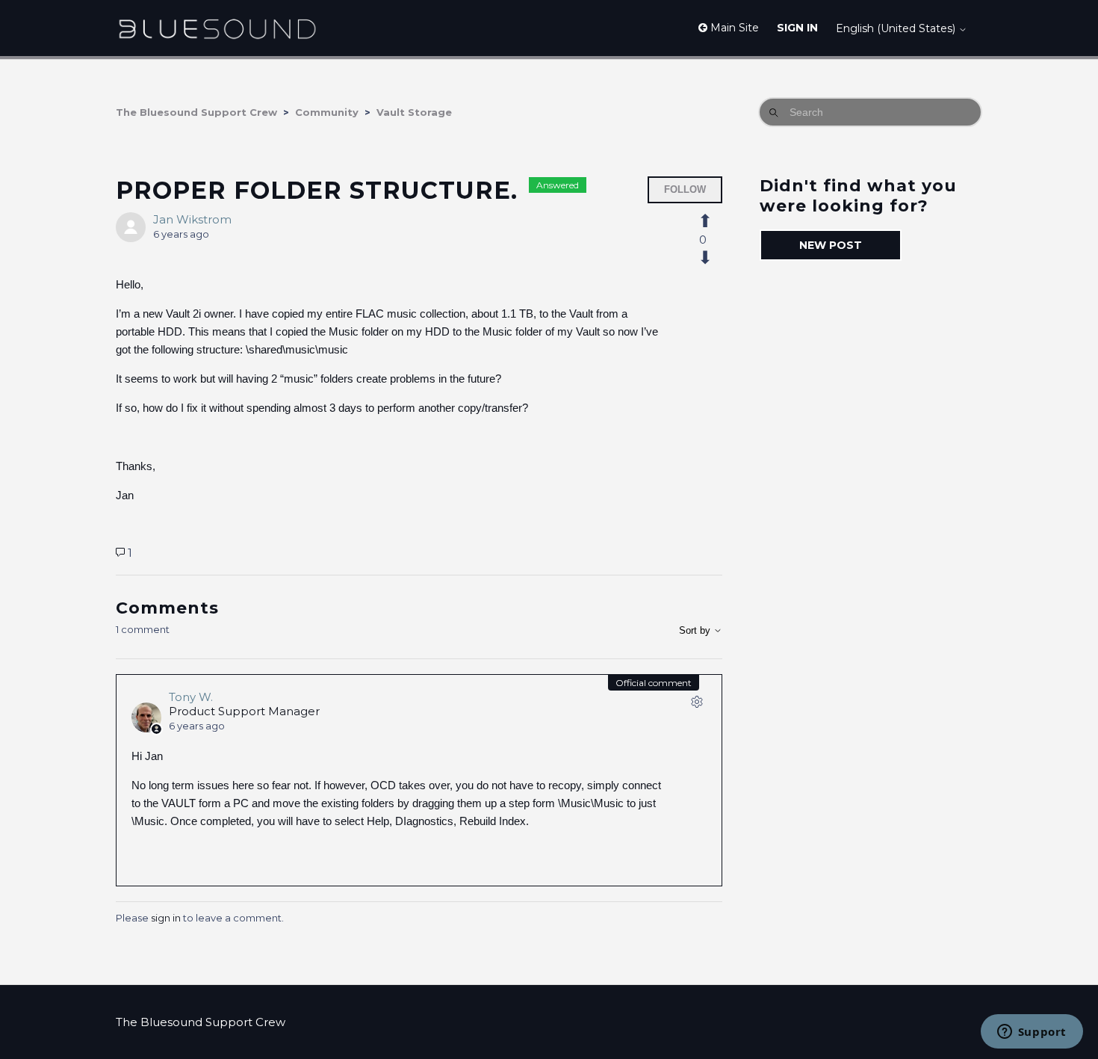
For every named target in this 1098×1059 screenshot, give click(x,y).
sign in (166, 918)
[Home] (217, 28)
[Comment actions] (697, 705)
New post (830, 245)
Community (327, 112)
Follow (685, 189)
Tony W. (191, 697)
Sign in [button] (797, 27)
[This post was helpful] (713, 221)
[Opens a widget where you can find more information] (1031, 1033)
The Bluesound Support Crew (196, 112)
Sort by (696, 630)
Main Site (733, 27)
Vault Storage (414, 112)
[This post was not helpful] (713, 258)
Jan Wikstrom (192, 219)
